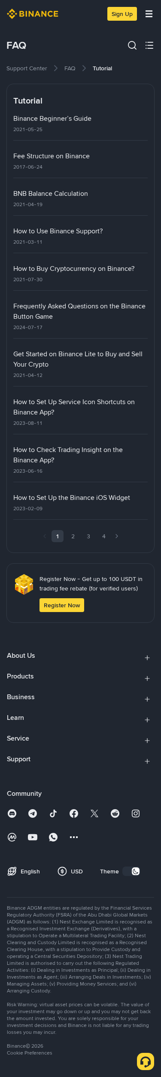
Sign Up (122, 14)
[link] (26, 68)
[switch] (131, 871)
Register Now (62, 605)
